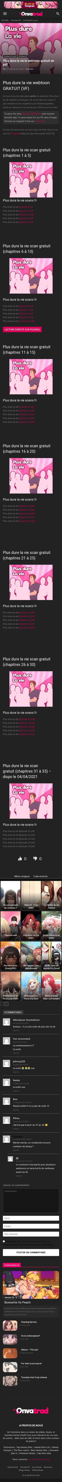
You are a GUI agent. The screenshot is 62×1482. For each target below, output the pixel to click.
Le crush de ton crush (38, 1459)
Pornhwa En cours (30, 20)
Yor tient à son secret (31, 1363)
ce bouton (40, 121)
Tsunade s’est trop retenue (34, 1377)
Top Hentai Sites (24, 1447)
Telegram (15, 133)
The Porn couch (21, 1450)
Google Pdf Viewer (31, 113)
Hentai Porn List (42, 1447)
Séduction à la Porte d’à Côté (31, 996)
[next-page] (6, 1004)
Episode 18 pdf (26, 513)
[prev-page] (2, 1004)
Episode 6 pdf (26, 306)
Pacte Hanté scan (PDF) (51, 936)
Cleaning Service (29, 1322)
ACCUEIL (5, 20)
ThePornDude (37, 1470)
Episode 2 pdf (26, 210)
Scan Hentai (37, 1467)
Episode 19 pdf (26, 517)
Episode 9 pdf (26, 317)
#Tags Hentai (24, 1470)
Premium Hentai (27, 1453)
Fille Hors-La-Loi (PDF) (31, 936)
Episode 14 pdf (26, 418)
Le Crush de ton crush (14, 69)
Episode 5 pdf (26, 222)
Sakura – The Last (29, 1350)
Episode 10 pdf (26, 321)
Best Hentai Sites (39, 1450)
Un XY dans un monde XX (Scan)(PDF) (51, 966)
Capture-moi (11, 935)
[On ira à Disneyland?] (10, 1339)
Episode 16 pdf (26, 506)
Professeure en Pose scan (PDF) (10, 996)
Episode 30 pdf (27, 734)
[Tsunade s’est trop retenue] (10, 1381)
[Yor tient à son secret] (10, 1367)
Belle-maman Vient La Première (51, 996)
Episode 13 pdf (26, 414)
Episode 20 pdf (26, 521)
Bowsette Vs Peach (17, 1302)
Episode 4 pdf (26, 218)
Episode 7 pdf (26, 309)
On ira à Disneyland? (30, 1336)
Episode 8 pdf (26, 313)
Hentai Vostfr (12, 1467)
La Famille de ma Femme (51, 905)
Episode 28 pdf (26, 726)
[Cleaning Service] (10, 1326)
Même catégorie (22, 876)
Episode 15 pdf (26, 422)
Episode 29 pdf (26, 730)
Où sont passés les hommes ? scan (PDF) (10, 905)
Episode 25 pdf (26, 627)
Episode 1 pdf (26, 207)
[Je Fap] (20, 858)
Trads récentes (40, 876)
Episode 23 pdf (27, 620)
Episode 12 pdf (26, 410)
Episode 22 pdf (26, 616)
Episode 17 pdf (26, 509)
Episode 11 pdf (26, 406)
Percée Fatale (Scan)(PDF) (10, 966)
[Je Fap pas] (35, 858)
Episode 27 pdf (26, 723)
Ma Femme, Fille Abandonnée (31, 966)
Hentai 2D (9, 1297)
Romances (48, 1467)
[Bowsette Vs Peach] (31, 1285)
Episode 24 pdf (27, 624)
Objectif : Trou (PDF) (31, 905)
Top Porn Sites (44, 1453)
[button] (5, 14)
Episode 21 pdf (26, 612)
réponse (16, 1030)
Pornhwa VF (16, 20)
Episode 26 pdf (26, 719)
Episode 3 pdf (26, 214)
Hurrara (17, 1136)
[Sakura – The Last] (10, 1353)
